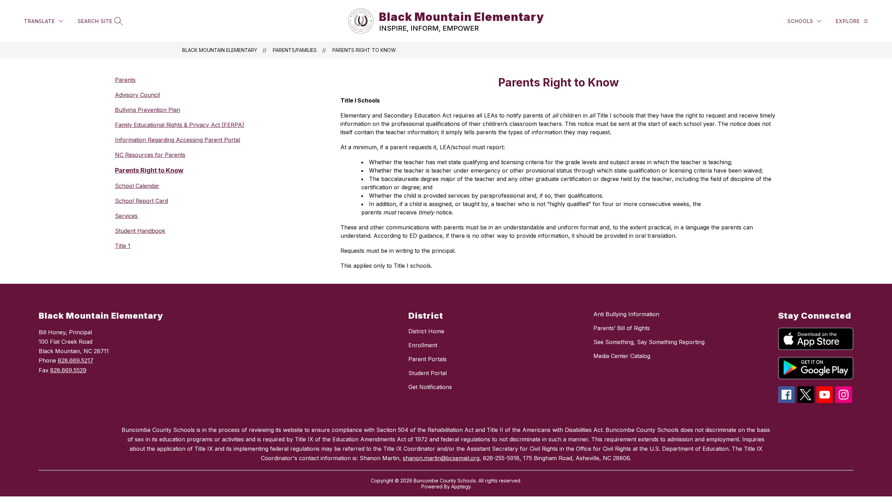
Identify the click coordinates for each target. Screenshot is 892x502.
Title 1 (122, 245)
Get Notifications (430, 386)
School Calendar (137, 185)
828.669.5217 (75, 360)
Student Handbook (140, 230)
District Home (426, 331)
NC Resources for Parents (150, 154)
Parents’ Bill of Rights (621, 328)
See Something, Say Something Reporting (649, 342)
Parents (125, 79)
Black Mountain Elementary (219, 50)
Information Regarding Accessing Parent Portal (177, 139)
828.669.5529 (68, 370)
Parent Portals (427, 359)
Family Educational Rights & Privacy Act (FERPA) (179, 124)
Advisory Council (137, 94)
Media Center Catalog (621, 355)
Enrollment (422, 345)
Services (126, 215)
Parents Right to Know (364, 50)
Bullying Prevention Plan (147, 109)
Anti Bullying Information (626, 314)
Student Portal (427, 373)
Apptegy (461, 486)
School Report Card (141, 200)
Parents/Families (295, 50)
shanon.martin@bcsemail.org (441, 458)
